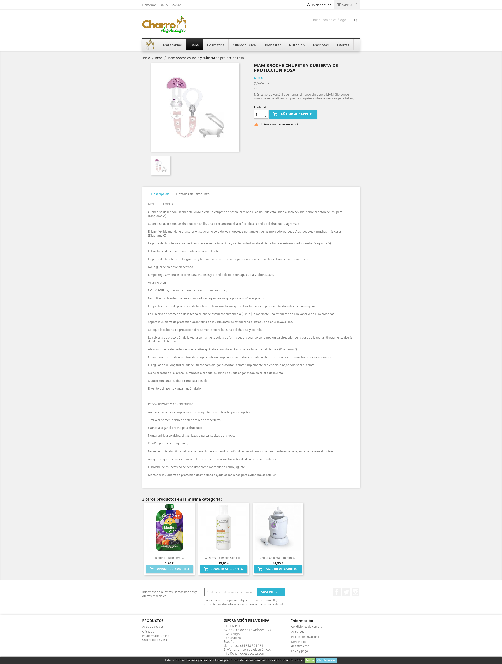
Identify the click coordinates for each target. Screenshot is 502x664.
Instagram (355, 592)
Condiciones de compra (306, 626)
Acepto (310, 660)
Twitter (346, 592)
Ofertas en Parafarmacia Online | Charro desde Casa (157, 636)
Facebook (337, 592)
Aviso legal (298, 631)
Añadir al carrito (293, 114)
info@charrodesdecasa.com (244, 653)
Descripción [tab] (160, 194)
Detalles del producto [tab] (193, 194)
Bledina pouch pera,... (169, 558)
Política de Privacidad (305, 636)
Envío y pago (299, 651)
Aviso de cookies (153, 626)
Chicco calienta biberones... (278, 558)
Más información (326, 660)
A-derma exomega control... (223, 558)
